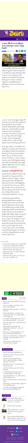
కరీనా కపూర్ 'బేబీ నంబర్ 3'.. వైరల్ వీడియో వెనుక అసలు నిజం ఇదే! (14, 323)
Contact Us (13, 437)
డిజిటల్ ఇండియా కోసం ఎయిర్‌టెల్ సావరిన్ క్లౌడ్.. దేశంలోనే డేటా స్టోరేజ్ (14, 253)
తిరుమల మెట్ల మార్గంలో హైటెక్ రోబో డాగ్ (12, 353)
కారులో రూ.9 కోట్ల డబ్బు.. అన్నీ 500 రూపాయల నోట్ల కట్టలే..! (13, 369)
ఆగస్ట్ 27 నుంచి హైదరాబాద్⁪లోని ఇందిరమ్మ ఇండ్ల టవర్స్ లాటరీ (14, 302)
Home (7, 437)
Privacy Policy (20, 437)
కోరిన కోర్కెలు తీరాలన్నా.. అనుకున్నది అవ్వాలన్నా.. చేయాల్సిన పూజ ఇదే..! (14, 365)
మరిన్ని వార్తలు (22, 298)
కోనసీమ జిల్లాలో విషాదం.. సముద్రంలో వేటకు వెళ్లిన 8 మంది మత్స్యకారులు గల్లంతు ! (15, 412)
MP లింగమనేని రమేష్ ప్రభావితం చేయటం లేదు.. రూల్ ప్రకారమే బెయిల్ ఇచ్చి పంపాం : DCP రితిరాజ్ (15, 400)
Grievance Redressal (11, 439)
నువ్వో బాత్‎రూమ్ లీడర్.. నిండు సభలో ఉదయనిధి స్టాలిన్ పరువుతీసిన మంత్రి (14, 377)
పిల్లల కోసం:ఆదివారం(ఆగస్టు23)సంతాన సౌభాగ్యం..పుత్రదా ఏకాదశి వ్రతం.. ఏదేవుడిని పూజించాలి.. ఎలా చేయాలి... (12, 360)
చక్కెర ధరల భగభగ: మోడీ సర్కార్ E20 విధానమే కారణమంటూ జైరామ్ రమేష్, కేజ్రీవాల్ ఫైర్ (13, 249)
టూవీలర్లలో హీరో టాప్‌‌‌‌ (16, 171)
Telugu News (20, 439)
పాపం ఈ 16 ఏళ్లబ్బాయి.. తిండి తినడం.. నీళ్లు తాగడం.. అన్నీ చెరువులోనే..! (13, 306)
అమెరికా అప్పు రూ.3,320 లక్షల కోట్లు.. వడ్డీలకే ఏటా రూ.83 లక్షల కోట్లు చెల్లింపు (14, 384)
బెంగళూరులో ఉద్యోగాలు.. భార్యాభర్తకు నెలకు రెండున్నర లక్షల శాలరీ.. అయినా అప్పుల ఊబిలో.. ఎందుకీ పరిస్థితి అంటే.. (14, 315)
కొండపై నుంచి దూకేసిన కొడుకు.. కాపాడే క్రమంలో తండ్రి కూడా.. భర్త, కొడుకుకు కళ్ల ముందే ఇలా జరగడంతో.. (14, 337)
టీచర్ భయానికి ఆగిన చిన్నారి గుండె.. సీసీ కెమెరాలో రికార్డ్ (14, 380)
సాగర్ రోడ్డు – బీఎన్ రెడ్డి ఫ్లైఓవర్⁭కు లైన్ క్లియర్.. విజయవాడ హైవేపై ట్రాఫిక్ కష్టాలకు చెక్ (13, 388)
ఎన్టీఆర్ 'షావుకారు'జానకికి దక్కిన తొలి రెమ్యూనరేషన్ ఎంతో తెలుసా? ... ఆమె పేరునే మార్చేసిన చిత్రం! (13, 328)
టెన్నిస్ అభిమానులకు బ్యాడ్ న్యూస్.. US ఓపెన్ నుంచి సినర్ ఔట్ (14, 310)
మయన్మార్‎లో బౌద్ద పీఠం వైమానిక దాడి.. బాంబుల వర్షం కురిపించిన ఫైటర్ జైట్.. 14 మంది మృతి (14, 319)
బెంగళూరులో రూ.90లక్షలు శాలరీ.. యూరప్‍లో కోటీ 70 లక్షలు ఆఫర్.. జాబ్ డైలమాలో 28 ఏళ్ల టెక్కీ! (14, 245)
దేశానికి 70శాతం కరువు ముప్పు (14, 406)
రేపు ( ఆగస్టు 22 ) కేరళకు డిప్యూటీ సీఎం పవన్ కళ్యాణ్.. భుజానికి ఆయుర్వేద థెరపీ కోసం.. (13, 333)
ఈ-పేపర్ (20, 39)
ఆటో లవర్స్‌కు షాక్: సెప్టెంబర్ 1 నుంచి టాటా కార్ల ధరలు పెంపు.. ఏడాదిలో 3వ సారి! (13, 257)
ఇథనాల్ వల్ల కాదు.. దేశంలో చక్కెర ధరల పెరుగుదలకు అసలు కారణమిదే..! (12, 342)
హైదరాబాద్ (4, 51)
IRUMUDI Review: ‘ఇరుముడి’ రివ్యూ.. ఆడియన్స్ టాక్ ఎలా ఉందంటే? (13, 355)
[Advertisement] (14, 15)
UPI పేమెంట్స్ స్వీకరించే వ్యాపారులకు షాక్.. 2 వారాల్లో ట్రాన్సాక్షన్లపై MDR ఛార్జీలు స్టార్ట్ (13, 373)
